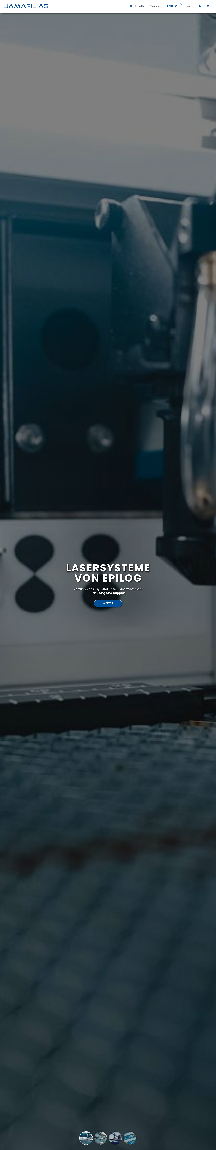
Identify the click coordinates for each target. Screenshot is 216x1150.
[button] (195, 6)
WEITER (108, 603)
